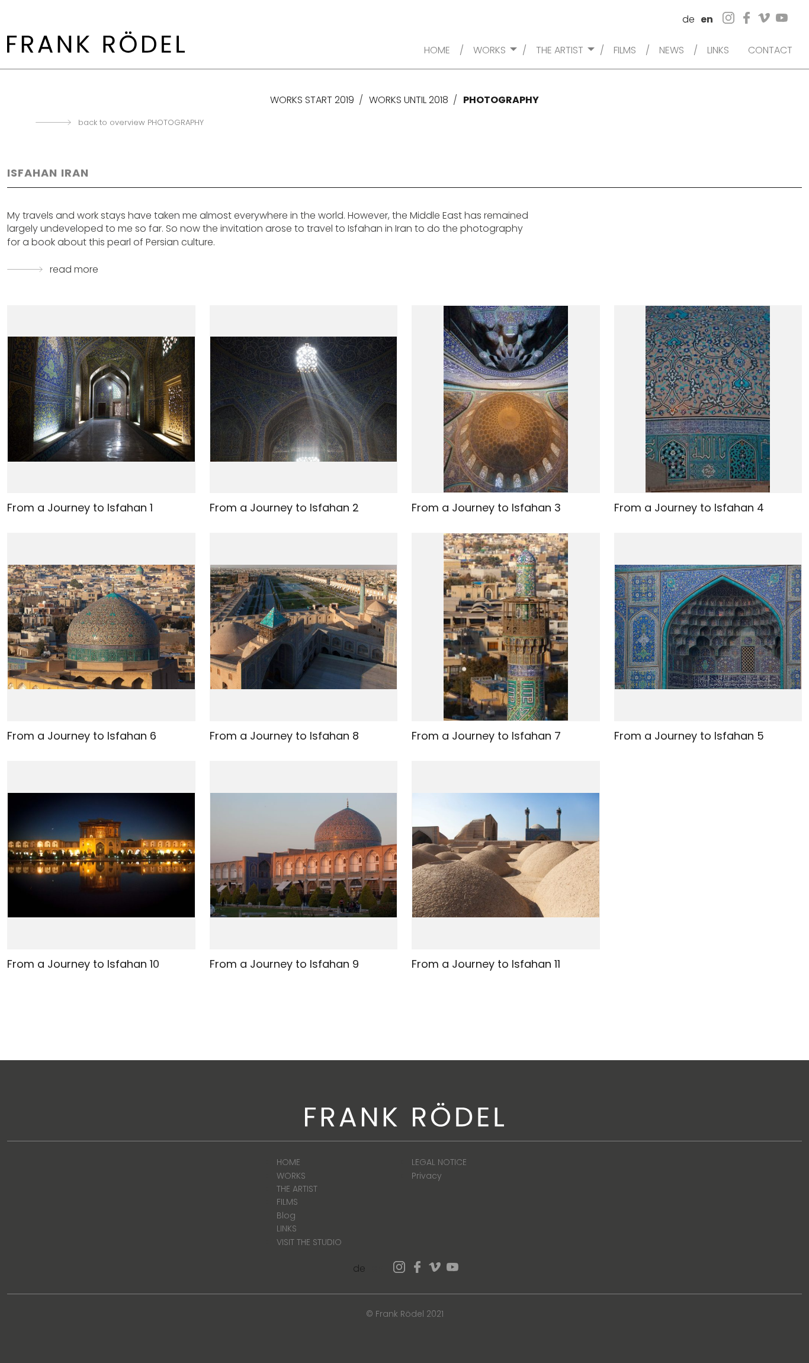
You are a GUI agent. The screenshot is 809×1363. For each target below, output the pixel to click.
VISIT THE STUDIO (309, 1242)
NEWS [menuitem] (671, 49)
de (688, 19)
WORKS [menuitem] (489, 49)
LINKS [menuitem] (718, 49)
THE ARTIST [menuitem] (559, 49)
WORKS (291, 1176)
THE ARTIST (297, 1189)
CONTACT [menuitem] (770, 49)
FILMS (287, 1202)
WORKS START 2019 (312, 100)
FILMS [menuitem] (625, 49)
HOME (288, 1162)
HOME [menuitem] (437, 49)
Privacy (427, 1176)
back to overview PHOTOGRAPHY (141, 122)
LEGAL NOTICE (439, 1162)
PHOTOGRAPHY (501, 100)
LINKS (287, 1228)
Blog (286, 1215)
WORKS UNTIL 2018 (408, 100)
